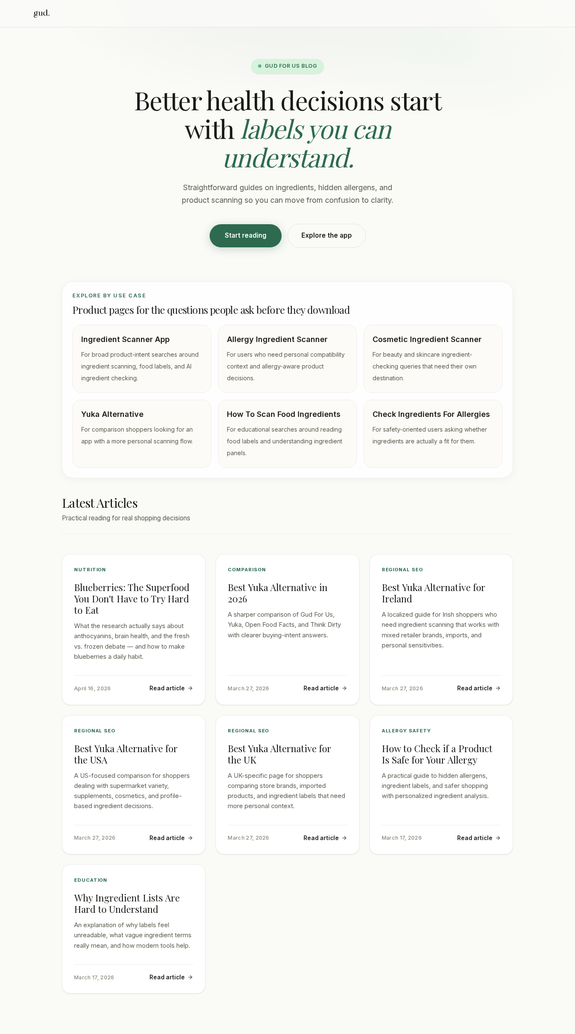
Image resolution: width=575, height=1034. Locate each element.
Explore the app (326, 235)
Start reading (245, 235)
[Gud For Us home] (42, 13)
